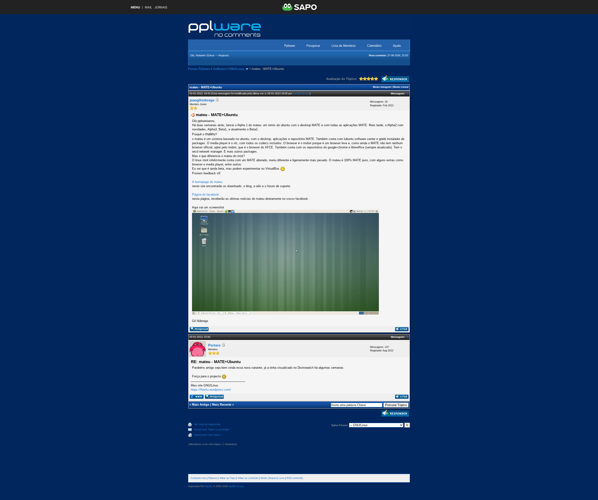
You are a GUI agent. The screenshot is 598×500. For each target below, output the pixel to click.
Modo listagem (382, 87)
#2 (407, 337)
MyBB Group (236, 486)
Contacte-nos (198, 478)
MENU (135, 7)
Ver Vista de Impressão (207, 424)
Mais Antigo (200, 404)
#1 (407, 93)
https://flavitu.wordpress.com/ (211, 389)
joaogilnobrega (301, 93)
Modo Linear (401, 87)
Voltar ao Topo (227, 478)
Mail (148, 7)
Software (219, 69)
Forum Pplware (199, 69)
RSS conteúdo (295, 478)
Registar (223, 55)
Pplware (289, 45)
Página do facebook (205, 194)
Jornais (160, 7)
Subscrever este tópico (207, 434)
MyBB (208, 486)
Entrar (210, 55)
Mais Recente (221, 404)
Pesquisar (313, 45)
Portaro (214, 345)
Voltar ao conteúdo (248, 478)
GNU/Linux (236, 69)
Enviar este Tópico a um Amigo (211, 429)
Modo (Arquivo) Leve (273, 478)
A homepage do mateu (207, 182)
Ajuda (397, 45)
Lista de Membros (343, 45)
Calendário (374, 45)
